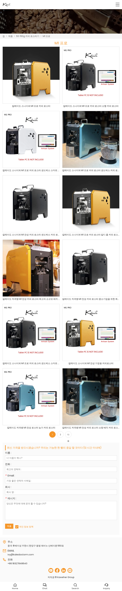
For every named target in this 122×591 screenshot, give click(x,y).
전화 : (8, 464)
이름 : (8, 453)
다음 (68, 435)
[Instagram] (69, 570)
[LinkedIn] (63, 570)
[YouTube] (50, 570)
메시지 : (10, 498)
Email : (10, 475)
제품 (10, 36)
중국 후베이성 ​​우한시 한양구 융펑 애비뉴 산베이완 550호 (36, 545)
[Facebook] (57, 570)
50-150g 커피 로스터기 (27, 36)
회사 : (8, 487)
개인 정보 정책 (26, 526)
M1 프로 (46, 36)
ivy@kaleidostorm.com (21, 554)
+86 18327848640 (17, 563)
